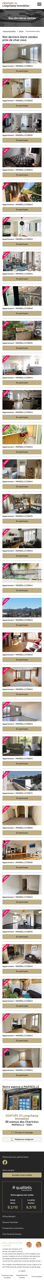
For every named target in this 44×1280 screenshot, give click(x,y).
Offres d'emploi (8, 1216)
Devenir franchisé (10, 1222)
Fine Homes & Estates (11, 1234)
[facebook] (4, 1162)
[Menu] (39, 4)
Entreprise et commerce (12, 1228)
